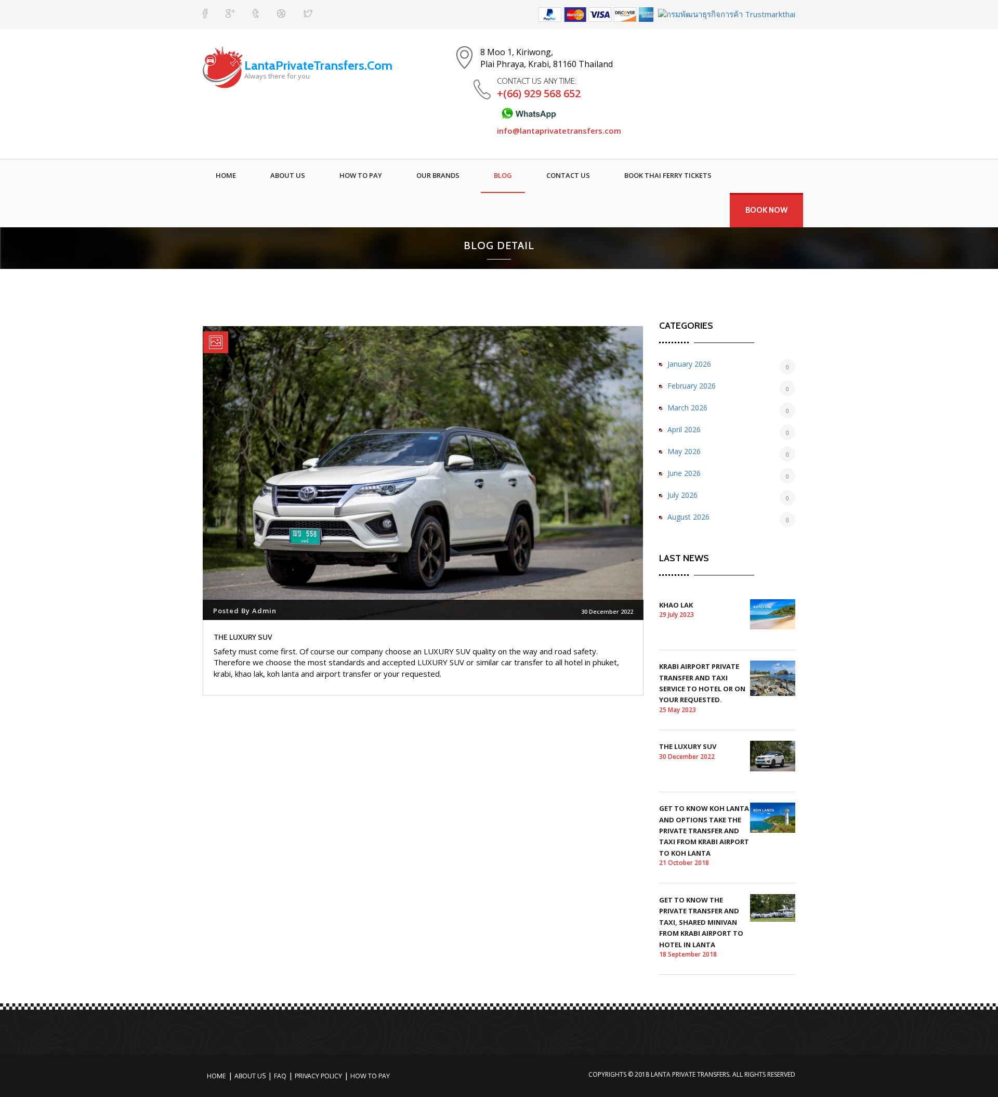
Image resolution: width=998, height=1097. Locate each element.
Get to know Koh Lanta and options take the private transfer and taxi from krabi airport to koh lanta (704, 831)
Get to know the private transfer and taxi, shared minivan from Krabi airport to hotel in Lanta (701, 922)
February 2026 (691, 386)
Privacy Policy (318, 1076)
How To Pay (360, 175)
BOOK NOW (766, 210)
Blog (503, 175)
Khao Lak (676, 605)
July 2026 (682, 495)
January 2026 (689, 364)
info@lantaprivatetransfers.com (559, 130)
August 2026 (688, 517)
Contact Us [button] (568, 175)
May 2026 (684, 451)
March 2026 (687, 407)
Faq (280, 1076)
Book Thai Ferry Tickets (668, 175)
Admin (264, 610)
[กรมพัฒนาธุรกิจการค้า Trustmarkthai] (725, 13)
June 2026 (684, 473)
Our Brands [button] (437, 175)
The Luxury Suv (687, 746)
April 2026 (684, 429)
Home (226, 175)
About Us (287, 175)
